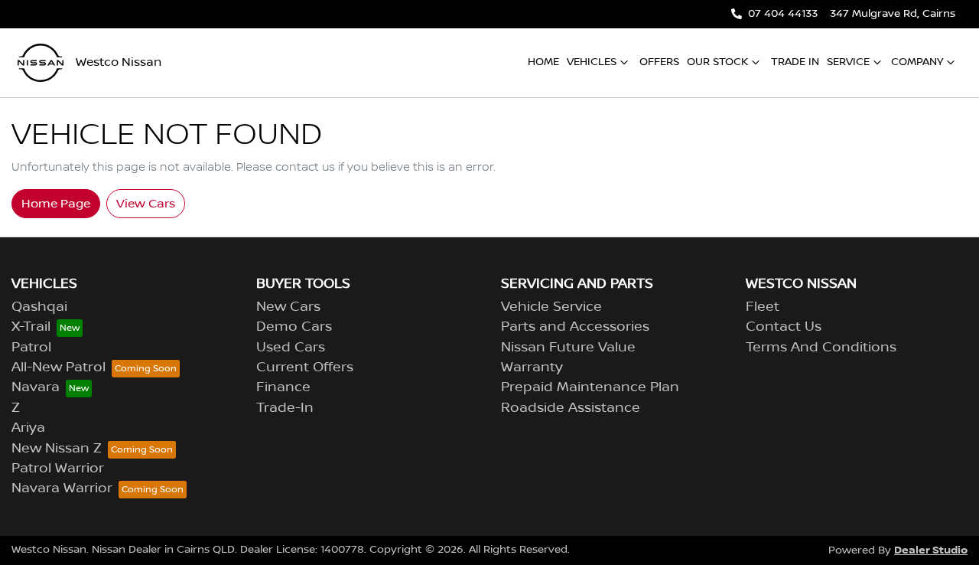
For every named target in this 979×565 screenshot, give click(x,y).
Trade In (795, 62)
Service (848, 62)
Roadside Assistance (570, 408)
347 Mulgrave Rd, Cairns (892, 14)
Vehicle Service (551, 307)
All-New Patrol (58, 367)
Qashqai (39, 307)
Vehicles (591, 62)
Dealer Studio (931, 550)
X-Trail (30, 326)
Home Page (55, 204)
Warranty (532, 367)
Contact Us (783, 326)
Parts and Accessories (575, 326)
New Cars (288, 307)
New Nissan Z (56, 448)
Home (543, 62)
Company (917, 62)
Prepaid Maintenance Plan (590, 387)
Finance (283, 387)
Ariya (28, 428)
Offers (659, 62)
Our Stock (717, 62)
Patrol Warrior (57, 468)
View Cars (145, 204)
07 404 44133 (783, 14)
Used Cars (290, 347)
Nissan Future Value (568, 347)
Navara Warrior (61, 488)
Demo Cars (294, 326)
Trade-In (285, 408)
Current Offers (304, 367)
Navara (35, 387)
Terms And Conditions (821, 347)
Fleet (762, 307)
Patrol (31, 347)
